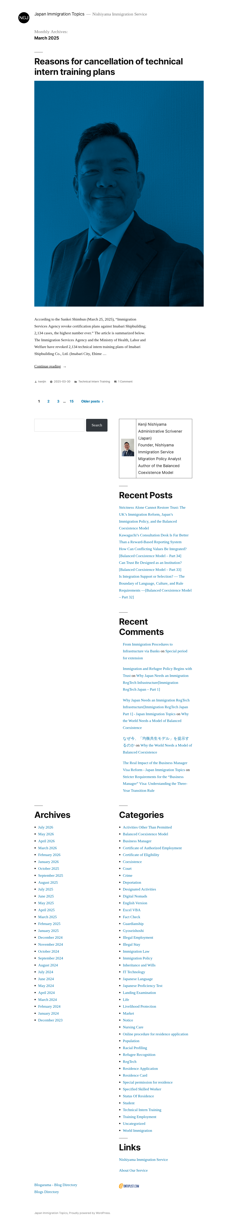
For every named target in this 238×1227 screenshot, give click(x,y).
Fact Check (131, 917)
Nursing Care (133, 1027)
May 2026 (46, 834)
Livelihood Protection (139, 1006)
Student (129, 1103)
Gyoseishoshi (133, 930)
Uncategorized (134, 1123)
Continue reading (50, 366)
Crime (127, 875)
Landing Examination (139, 992)
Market (128, 1013)
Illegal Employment (138, 937)
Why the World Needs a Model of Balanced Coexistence (156, 721)
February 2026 (49, 854)
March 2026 (47, 848)
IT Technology (134, 972)
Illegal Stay (131, 944)
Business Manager (137, 841)
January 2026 (48, 861)
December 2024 (50, 937)
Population (131, 1040)
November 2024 (50, 944)
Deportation (132, 882)
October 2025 (48, 868)
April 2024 (46, 992)
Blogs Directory (46, 1191)
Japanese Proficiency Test (142, 985)
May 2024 (46, 985)
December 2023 (50, 1020)
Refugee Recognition (139, 1054)
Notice (128, 1020)
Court (127, 868)
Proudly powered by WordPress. (89, 1213)
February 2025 (49, 923)
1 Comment (125, 381)
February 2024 (49, 1006)
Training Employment (139, 1116)
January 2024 (48, 1013)
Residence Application (140, 1068)
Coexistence (132, 861)
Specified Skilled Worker (142, 1089)
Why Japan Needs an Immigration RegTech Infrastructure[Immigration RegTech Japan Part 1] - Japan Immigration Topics (156, 707)
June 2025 (46, 896)
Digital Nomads (135, 896)
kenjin (42, 381)
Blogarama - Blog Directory (55, 1184)
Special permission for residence (148, 1082)
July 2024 (45, 972)
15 (72, 401)
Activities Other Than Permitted (147, 827)
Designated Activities (139, 889)
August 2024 (48, 965)
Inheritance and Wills (139, 965)
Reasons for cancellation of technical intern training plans (108, 66)
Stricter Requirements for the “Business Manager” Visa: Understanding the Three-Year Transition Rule (155, 783)
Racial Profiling (135, 1047)
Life (126, 999)
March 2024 (47, 999)
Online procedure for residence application (155, 1034)
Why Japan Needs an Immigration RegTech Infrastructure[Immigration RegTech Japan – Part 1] (156, 682)
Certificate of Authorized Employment (152, 848)
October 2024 (48, 951)
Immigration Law (136, 951)
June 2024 (46, 978)
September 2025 (50, 875)
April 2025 (46, 910)
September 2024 (50, 958)
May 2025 (46, 903)
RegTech (129, 1061)
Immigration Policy (137, 958)
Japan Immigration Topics (59, 14)
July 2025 (45, 889)
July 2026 (45, 827)
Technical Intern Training (94, 381)
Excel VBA (132, 910)
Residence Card (135, 1075)
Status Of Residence (138, 1096)
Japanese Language (138, 978)
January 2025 (48, 930)
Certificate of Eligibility (141, 854)
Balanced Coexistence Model (145, 834)
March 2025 (47, 917)
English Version (135, 903)
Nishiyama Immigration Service (143, 1159)
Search (97, 425)
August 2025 (48, 882)
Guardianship (133, 923)
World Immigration (137, 1130)
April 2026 (46, 841)
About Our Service (133, 1170)
